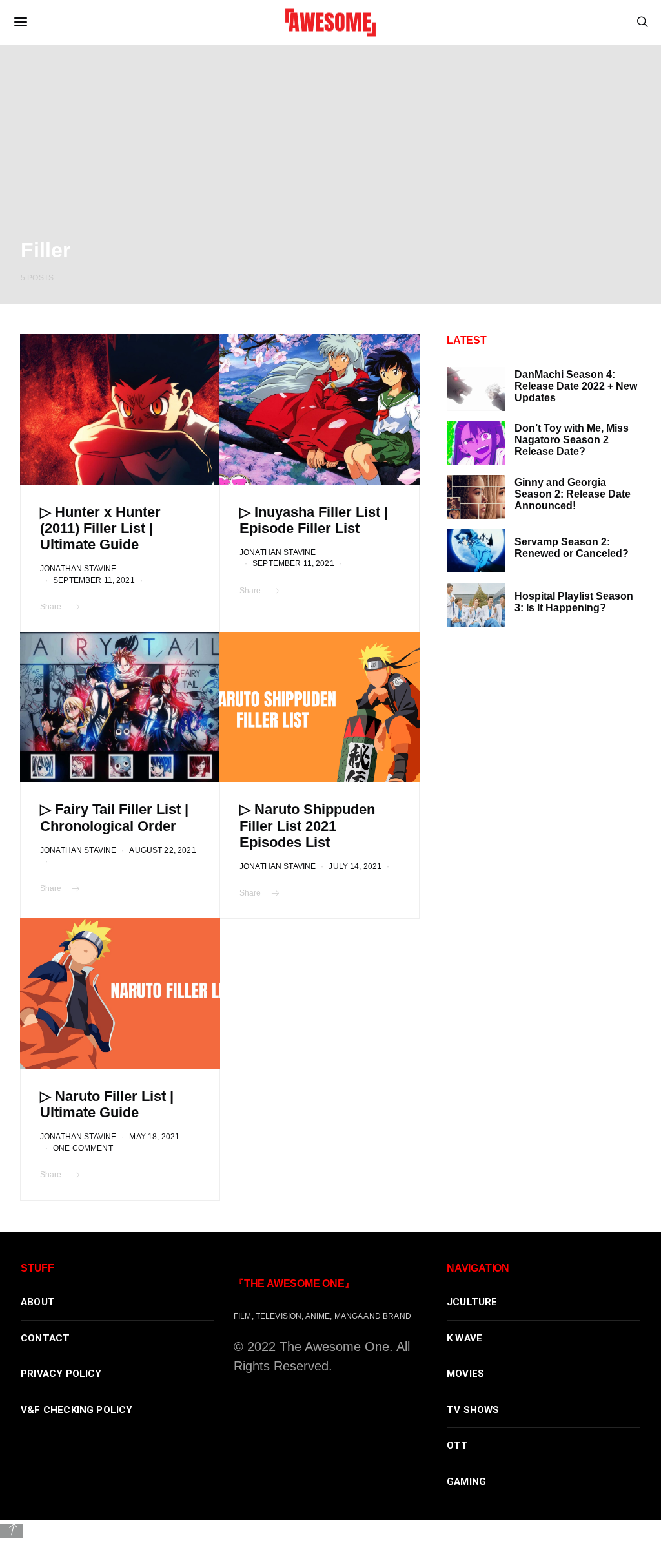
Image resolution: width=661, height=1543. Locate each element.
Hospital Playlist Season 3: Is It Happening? (573, 602)
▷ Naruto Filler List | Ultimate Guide (107, 1104)
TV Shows (473, 1410)
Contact (45, 1338)
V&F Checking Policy (77, 1410)
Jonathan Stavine (78, 568)
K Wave (464, 1338)
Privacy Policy (61, 1374)
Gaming (466, 1481)
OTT (458, 1445)
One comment (83, 1148)
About (38, 1302)
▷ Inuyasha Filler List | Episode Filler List (313, 520)
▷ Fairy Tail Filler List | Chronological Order (114, 817)
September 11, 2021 (94, 580)
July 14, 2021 (355, 866)
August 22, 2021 (162, 850)
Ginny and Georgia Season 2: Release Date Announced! (572, 494)
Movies (465, 1374)
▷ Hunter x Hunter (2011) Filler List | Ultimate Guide (100, 528)
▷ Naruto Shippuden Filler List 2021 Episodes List (307, 825)
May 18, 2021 (154, 1136)
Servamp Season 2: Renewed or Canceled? (571, 547)
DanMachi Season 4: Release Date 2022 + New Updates (575, 386)
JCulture (472, 1302)
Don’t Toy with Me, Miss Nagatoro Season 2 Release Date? (571, 440)
